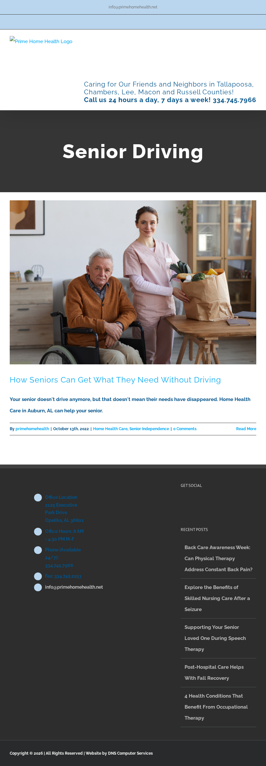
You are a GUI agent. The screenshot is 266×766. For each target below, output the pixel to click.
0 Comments (185, 429)
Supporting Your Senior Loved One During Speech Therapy (215, 638)
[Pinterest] (191, 503)
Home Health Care (110, 429)
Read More (246, 429)
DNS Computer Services (130, 753)
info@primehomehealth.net (133, 7)
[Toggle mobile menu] (253, 39)
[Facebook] (183, 503)
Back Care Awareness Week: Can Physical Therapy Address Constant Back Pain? (218, 558)
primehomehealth (32, 429)
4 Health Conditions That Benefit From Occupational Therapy (216, 707)
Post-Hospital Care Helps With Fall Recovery (214, 672)
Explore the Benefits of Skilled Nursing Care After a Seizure (217, 598)
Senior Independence (149, 429)
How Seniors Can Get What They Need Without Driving (115, 379)
